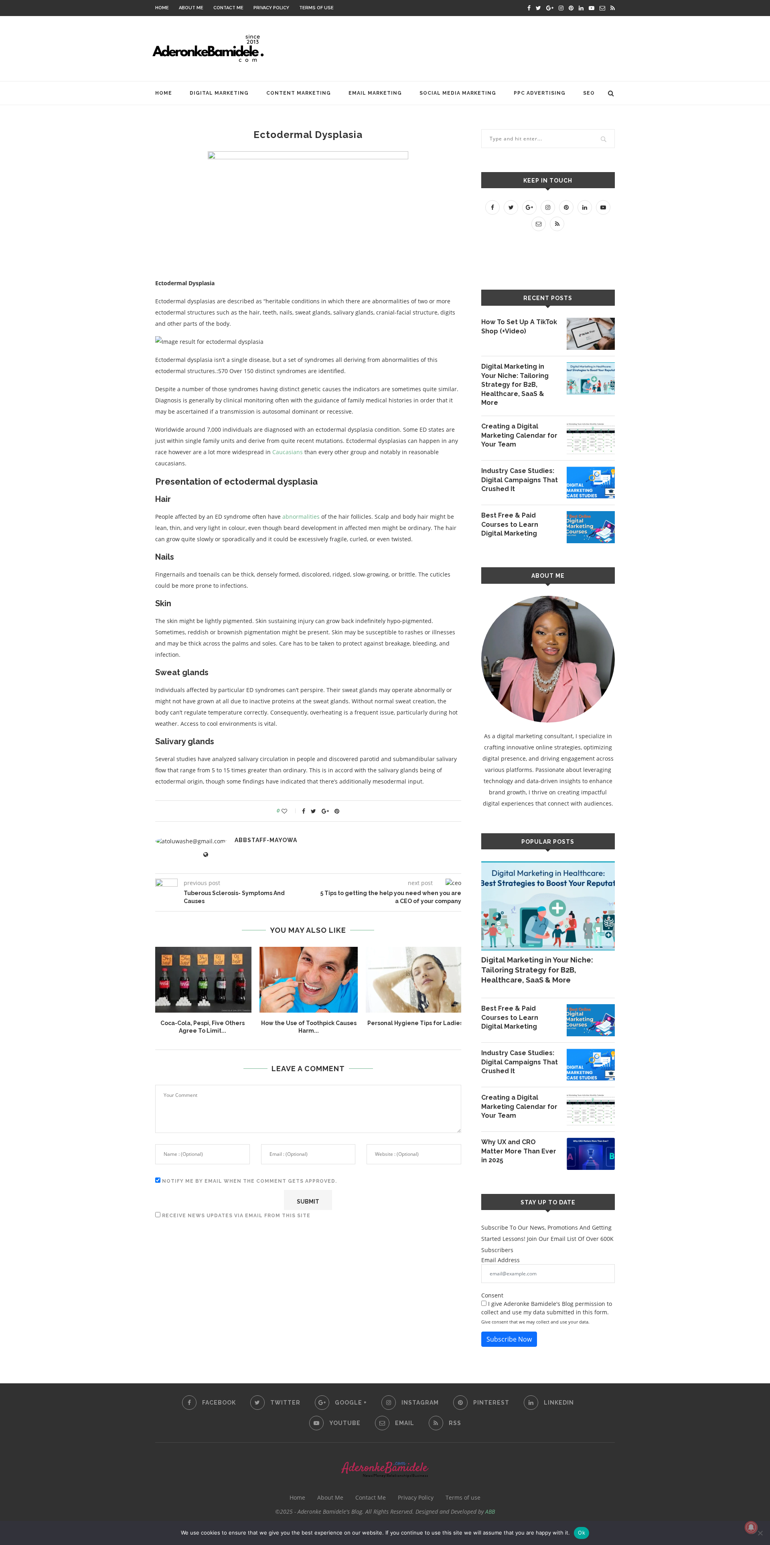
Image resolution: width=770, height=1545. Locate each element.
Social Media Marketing (457, 93)
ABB (490, 1511)
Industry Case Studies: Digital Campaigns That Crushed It (519, 480)
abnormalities (301, 516)
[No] (760, 1533)
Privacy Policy (271, 7)
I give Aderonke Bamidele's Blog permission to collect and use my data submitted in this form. (546, 1308)
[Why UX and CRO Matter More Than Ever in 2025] (591, 1154)
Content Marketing (298, 93)
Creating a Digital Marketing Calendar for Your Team (519, 435)
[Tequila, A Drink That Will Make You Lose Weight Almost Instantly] (202, 979)
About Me (191, 7)
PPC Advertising (539, 93)
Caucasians (287, 452)
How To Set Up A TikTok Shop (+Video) (519, 326)
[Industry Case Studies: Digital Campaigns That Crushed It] (591, 483)
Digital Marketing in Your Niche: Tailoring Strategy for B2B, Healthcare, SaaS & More (515, 384)
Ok (581, 1532)
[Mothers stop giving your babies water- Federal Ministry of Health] (308, 979)
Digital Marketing (219, 93)
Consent (492, 1295)
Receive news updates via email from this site (235, 1215)
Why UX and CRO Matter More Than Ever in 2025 (518, 1151)
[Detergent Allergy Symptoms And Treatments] (415, 979)
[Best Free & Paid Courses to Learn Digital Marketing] (591, 527)
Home (162, 7)
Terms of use (316, 7)
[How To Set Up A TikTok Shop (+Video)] (591, 334)
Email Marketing (375, 93)
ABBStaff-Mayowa (266, 840)
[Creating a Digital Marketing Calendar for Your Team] (591, 438)
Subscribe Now (509, 1339)
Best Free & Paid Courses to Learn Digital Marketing (509, 524)
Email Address (500, 1260)
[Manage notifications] (751, 1527)
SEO (589, 93)
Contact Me (228, 7)
